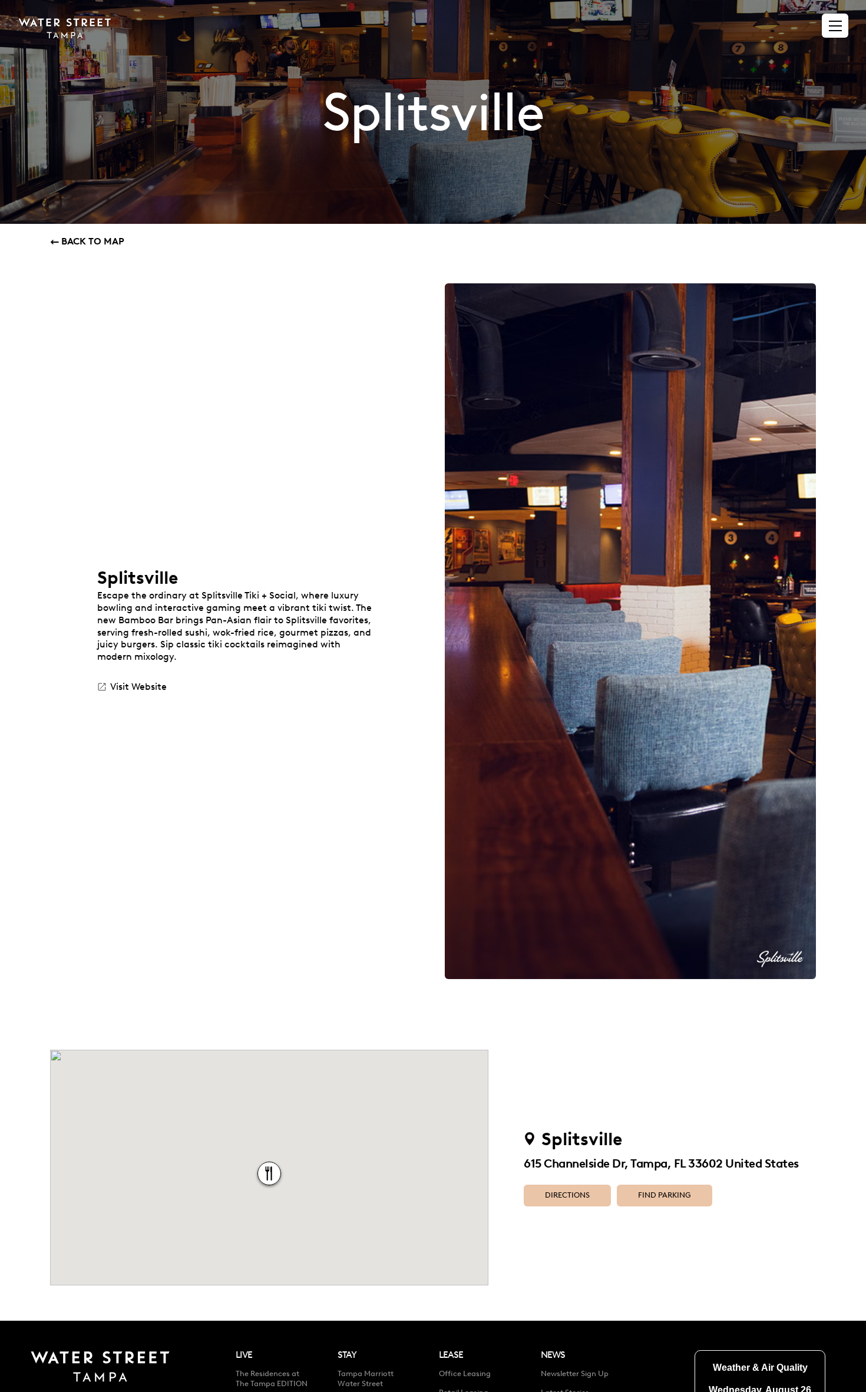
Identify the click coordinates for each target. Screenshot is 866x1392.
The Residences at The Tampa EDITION (272, 1378)
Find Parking (664, 1195)
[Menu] (835, 26)
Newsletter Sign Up (575, 1373)
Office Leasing (465, 1373)
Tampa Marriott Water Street (366, 1378)
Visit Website (138, 686)
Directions (567, 1195)
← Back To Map (87, 241)
